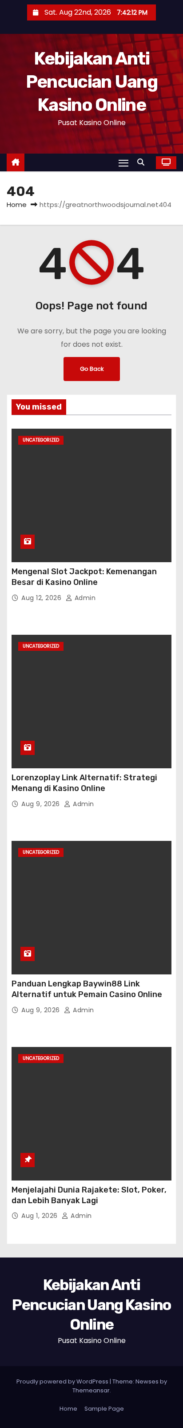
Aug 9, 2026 (41, 803)
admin (83, 597)
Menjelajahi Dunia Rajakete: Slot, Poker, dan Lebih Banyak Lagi (89, 1195)
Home (17, 204)
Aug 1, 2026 (40, 1215)
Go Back (91, 369)
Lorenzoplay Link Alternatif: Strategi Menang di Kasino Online (84, 783)
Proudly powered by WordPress (63, 1381)
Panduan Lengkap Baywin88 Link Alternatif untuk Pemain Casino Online (87, 989)
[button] (143, 162)
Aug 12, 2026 (42, 597)
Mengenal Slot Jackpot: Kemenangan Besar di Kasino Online (84, 577)
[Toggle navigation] (123, 162)
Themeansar (91, 1390)
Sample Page (104, 1408)
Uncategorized (41, 440)
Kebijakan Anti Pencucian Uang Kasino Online (91, 81)
